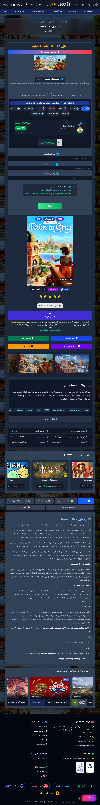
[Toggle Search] (5, 11)
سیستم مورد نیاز (70, 346)
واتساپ (42, 763)
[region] (50, 589)
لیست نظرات (70, 338)
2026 (47, 410)
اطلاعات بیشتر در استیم (22, 133)
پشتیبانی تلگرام (39, 767)
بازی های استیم (38, 22)
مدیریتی (29, 410)
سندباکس (19, 410)
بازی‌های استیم (39, 731)
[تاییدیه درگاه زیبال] (90, 767)
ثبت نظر (26, 346)
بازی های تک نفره (59, 410)
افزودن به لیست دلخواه (48, 305)
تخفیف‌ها (41, 735)
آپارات (43, 776)
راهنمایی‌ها (26, 338)
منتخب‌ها (41, 740)
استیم (51, 22)
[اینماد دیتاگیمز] (80, 767)
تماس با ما (41, 744)
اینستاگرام (41, 758)
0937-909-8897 (84, 737)
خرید (18, 128)
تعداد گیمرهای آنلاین (78, 431)
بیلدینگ (8, 410)
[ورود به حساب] (96, 4)
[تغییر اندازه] (79, 798)
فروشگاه (42, 727)
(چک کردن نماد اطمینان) (18, 322)
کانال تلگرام (41, 772)
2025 (39, 410)
